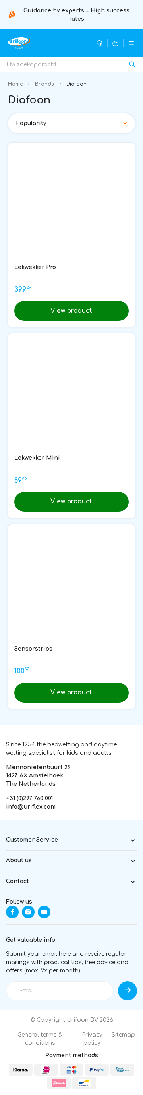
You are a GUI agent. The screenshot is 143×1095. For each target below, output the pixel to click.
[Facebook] (12, 912)
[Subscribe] (127, 990)
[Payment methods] (21, 1070)
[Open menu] (131, 43)
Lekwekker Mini (37, 458)
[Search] (132, 64)
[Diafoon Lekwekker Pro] (71, 206)
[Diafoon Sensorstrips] (71, 588)
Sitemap (123, 1035)
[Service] (99, 43)
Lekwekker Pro (35, 267)
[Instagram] (28, 912)
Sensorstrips (33, 649)
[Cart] (115, 43)
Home (15, 84)
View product (71, 310)
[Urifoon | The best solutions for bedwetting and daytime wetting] (19, 43)
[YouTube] (44, 912)
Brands (44, 84)
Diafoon (76, 84)
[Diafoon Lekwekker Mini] (71, 397)
